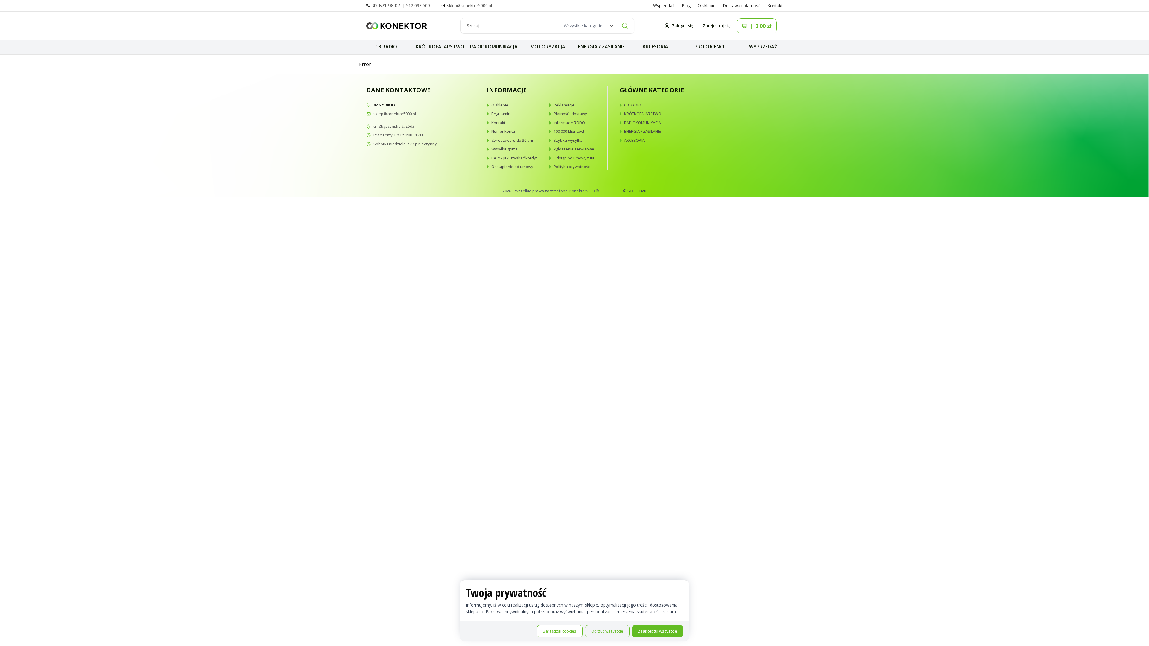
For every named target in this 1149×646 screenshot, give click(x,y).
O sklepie (706, 5)
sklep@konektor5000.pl (394, 113)
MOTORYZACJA (547, 46)
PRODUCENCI (709, 46)
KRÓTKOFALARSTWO (440, 46)
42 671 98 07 (386, 5)
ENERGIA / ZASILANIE (601, 46)
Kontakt (775, 5)
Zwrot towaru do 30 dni (512, 140)
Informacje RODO (569, 122)
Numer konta (503, 131)
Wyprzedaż (663, 5)
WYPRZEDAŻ (763, 46)
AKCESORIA (655, 46)
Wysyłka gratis (504, 149)
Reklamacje (564, 105)
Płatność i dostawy (570, 113)
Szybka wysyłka (568, 140)
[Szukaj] (625, 25)
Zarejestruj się (717, 25)
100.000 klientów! (569, 131)
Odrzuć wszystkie (607, 631)
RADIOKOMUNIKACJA (494, 46)
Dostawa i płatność (741, 5)
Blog (686, 5)
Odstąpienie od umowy (512, 166)
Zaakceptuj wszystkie (657, 631)
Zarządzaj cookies (559, 631)
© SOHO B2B (634, 191)
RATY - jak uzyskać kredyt (514, 158)
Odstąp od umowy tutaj (574, 158)
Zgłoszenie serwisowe (574, 149)
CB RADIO (386, 46)
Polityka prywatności (572, 166)
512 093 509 (418, 5)
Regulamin (500, 113)
